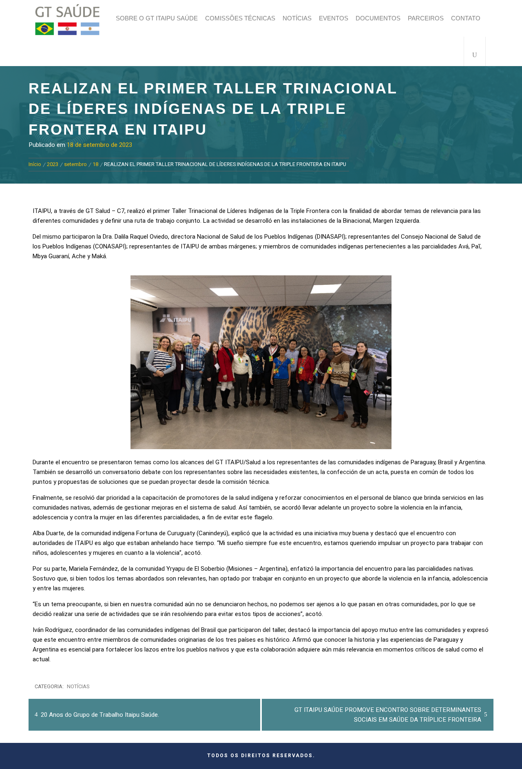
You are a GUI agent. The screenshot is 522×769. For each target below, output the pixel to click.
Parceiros (426, 18)
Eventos (333, 18)
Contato (465, 18)
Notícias (297, 18)
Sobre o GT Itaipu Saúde (157, 18)
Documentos (378, 18)
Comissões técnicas (240, 18)
